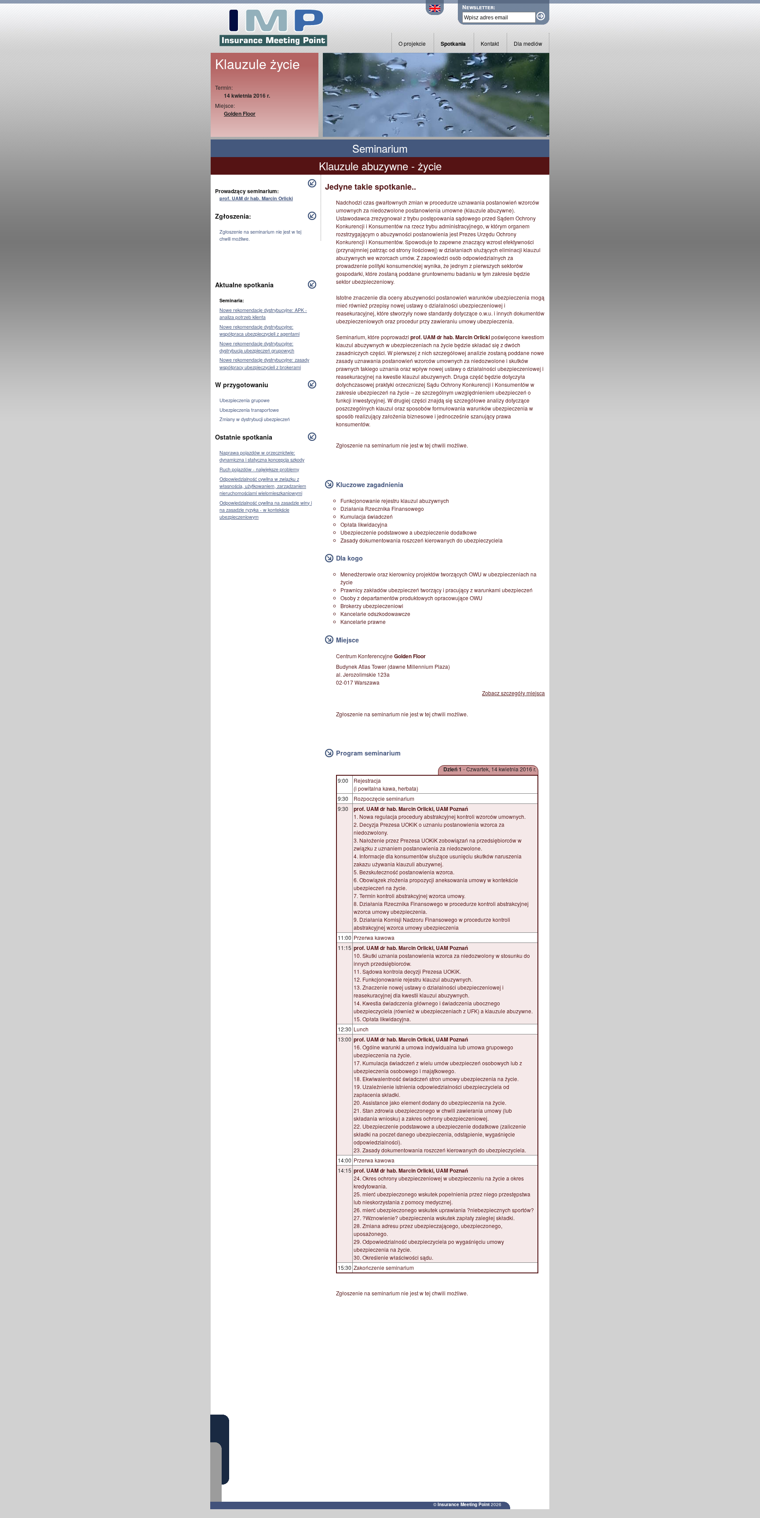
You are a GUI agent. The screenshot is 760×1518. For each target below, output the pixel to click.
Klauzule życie (257, 63)
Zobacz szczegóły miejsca (513, 693)
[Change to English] (435, 12)
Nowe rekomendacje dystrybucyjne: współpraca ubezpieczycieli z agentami (259, 330)
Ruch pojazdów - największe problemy (259, 469)
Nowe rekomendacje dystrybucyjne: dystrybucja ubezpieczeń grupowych (256, 347)
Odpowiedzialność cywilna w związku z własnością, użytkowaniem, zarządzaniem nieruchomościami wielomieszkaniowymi (262, 486)
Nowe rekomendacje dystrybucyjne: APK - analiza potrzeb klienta (263, 313)
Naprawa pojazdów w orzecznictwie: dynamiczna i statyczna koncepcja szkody (261, 456)
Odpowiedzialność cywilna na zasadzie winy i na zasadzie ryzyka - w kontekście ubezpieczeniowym (265, 509)
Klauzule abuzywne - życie (380, 165)
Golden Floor (240, 113)
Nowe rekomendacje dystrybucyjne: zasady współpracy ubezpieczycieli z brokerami (264, 363)
